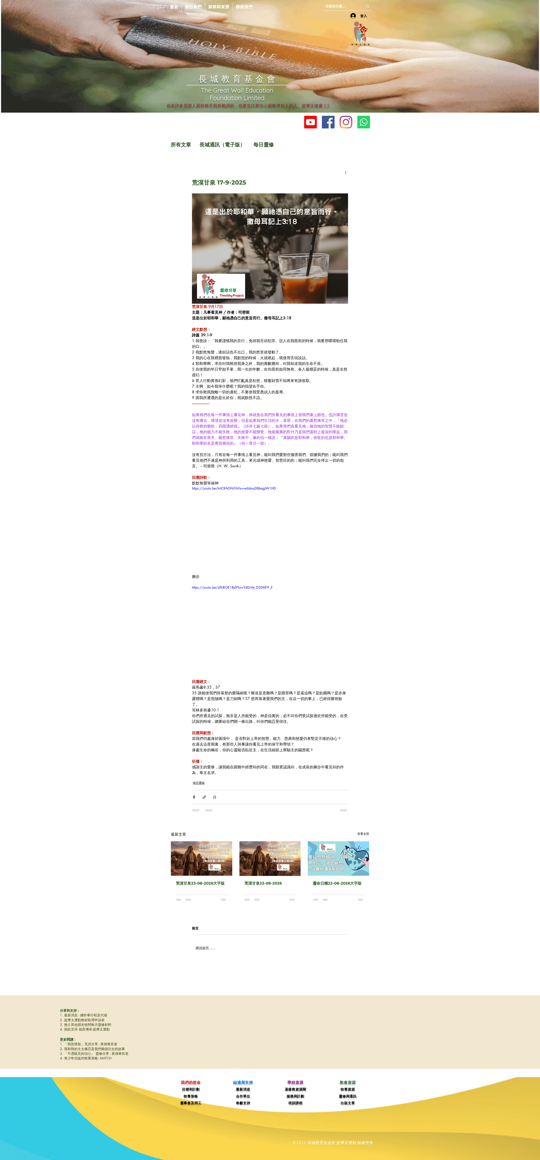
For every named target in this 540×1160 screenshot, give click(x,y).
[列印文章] (215, 797)
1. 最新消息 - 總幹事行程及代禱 (83, 1019)
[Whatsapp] (363, 122)
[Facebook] (328, 122)
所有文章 (181, 145)
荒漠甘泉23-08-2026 (263, 883)
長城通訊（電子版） (222, 145)
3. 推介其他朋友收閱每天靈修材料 (85, 1028)
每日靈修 (264, 145)
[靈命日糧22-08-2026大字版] (338, 858)
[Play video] (270, 530)
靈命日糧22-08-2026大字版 (337, 883)
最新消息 (243, 1093)
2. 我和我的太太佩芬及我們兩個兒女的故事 (92, 1053)
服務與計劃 (295, 1100)
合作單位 (243, 1100)
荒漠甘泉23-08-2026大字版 (200, 883)
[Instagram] (346, 122)
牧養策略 (191, 1100)
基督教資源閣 (295, 1093)
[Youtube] (310, 122)
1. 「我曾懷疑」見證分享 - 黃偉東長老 (88, 1048)
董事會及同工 (191, 1107)
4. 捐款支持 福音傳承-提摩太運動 (85, 1033)
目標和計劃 (191, 1093)
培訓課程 (295, 1107)
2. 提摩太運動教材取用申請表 (82, 1024)
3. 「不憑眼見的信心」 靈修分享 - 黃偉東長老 (94, 1057)
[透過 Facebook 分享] (194, 797)
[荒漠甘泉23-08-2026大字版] (201, 858)
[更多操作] (345, 172)
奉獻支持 (243, 1107)
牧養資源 (348, 1093)
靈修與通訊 (348, 1100)
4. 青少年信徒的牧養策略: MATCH (85, 1062)
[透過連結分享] (204, 797)
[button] (193, 7)
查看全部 (363, 834)
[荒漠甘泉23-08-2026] (270, 858)
